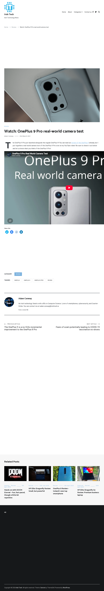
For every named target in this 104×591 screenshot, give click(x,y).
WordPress (66, 587)
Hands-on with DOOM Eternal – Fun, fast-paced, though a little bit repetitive (14, 493)
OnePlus (17, 280)
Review (6, 126)
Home (64, 12)
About (70, 12)
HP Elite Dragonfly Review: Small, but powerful (40, 490)
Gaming (6, 485)
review (50, 280)
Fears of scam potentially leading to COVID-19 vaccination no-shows (78, 327)
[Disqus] (52, 364)
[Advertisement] (52, 53)
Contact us (88, 12)
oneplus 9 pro (38, 280)
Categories (77, 12)
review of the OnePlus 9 (80, 143)
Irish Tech (9, 14)
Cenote (42, 587)
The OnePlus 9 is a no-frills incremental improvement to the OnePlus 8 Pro (23, 327)
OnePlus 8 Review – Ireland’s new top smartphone (61, 491)
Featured (80, 485)
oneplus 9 (27, 280)
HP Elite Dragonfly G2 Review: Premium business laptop (88, 492)
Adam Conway (9, 136)
